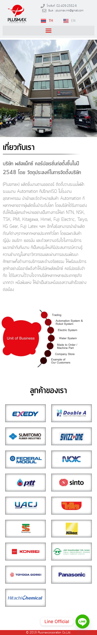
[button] (48, 31)
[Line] (82, 621)
